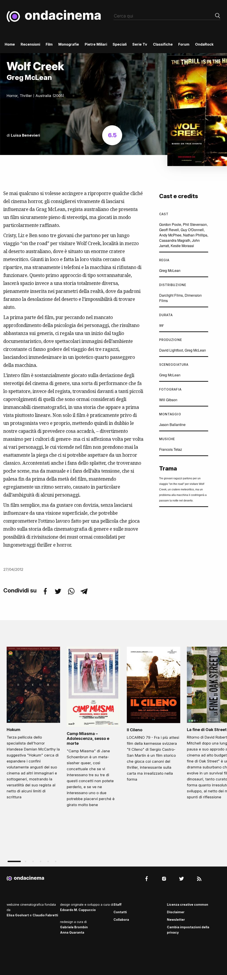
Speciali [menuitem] (120, 44)
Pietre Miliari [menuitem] (96, 44)
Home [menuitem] (10, 44)
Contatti (120, 912)
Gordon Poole (170, 224)
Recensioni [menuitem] (30, 44)
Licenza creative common (187, 904)
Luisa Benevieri (25, 135)
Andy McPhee (170, 235)
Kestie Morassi (182, 245)
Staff (117, 904)
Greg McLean (169, 270)
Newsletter (176, 919)
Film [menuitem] (49, 44)
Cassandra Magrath (174, 240)
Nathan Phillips (195, 235)
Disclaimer (175, 912)
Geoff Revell (169, 229)
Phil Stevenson (195, 224)
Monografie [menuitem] (68, 44)
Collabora (121, 919)
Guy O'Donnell (192, 229)
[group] (33, 724)
